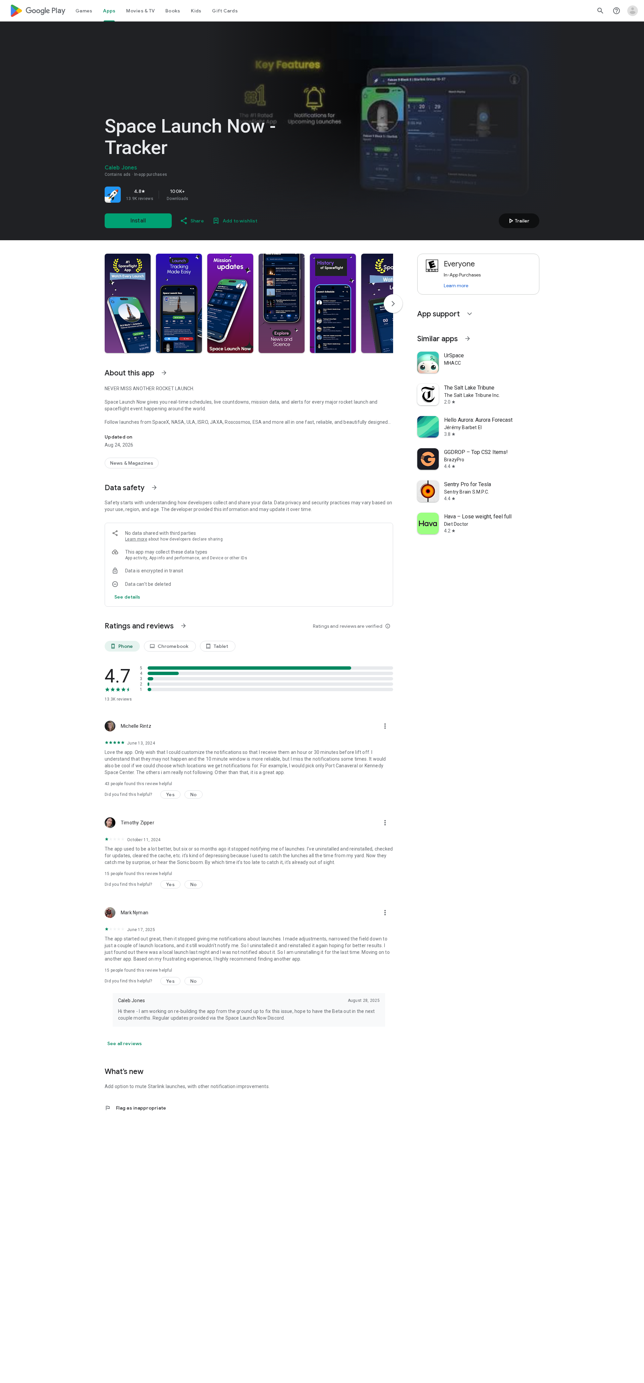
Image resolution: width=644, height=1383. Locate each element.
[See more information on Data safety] (154, 487)
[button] (128, 303)
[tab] (84, 10)
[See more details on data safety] (127, 597)
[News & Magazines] (132, 463)
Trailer (518, 221)
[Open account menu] (633, 11)
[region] (198, 195)
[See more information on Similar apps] (468, 338)
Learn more (136, 539)
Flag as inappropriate (135, 1108)
